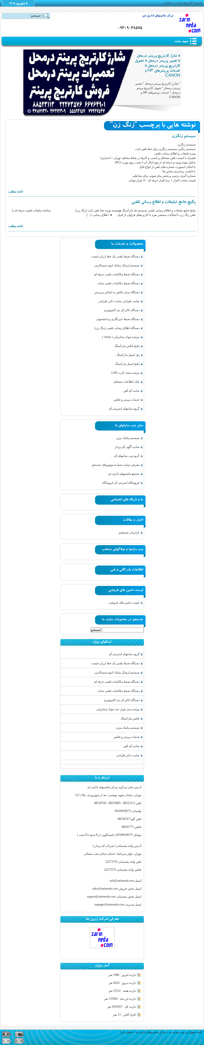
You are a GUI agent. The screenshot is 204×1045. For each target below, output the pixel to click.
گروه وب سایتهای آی (127, 456)
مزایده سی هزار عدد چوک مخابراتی (118, 709)
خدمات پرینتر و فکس (126, 399)
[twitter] (6, 1041)
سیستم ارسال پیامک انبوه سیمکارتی (117, 265)
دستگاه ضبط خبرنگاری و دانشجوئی (118, 319)
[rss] (19, 1041)
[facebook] (6, 1034)
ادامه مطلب (15, 191)
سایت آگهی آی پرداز (127, 447)
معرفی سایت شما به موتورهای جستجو (116, 465)
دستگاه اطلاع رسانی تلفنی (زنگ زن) (117, 328)
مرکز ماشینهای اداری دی (157, 16)
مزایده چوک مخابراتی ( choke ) (121, 337)
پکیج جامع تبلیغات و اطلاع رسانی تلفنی (163, 202)
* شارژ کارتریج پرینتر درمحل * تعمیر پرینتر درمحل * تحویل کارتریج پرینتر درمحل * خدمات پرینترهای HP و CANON (157, 66)
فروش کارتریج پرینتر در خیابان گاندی (179, 2)
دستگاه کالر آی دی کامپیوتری (122, 310)
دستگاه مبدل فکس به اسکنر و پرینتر (117, 292)
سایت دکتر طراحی (128, 755)
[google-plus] (19, 1034)
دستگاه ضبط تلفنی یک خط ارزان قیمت (115, 256)
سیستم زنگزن (184, 136)
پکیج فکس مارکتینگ (127, 346)
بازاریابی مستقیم (129, 532)
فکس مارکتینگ (130, 718)
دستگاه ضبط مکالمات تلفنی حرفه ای (117, 274)
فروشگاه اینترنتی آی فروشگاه (121, 482)
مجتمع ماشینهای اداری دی (124, 473)
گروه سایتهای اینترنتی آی (124, 408)
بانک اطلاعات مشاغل (126, 381)
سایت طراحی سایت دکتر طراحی (119, 301)
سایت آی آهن (131, 390)
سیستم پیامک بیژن (128, 438)
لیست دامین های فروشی (124, 602)
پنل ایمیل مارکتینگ (128, 355)
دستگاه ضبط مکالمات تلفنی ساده (119, 283)
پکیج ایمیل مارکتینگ (127, 364)
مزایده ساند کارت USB (125, 373)
